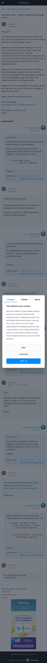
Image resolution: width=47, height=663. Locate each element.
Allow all (23, 361)
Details (24, 299)
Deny (23, 347)
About (37, 299)
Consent (10, 299)
